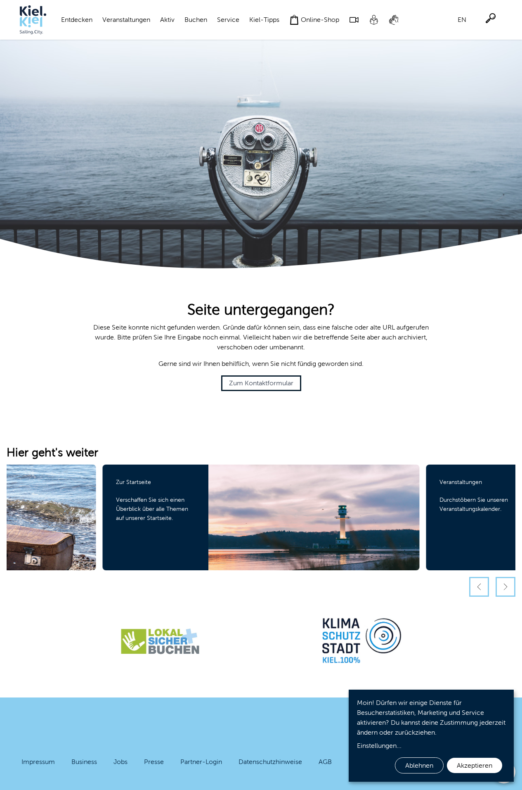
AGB (325, 761)
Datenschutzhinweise (270, 761)
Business (84, 761)
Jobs (120, 761)
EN (462, 19)
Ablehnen (419, 765)
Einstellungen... (379, 745)
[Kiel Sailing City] (33, 19)
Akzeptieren (474, 765)
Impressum (38, 761)
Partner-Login (201, 761)
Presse (154, 761)
